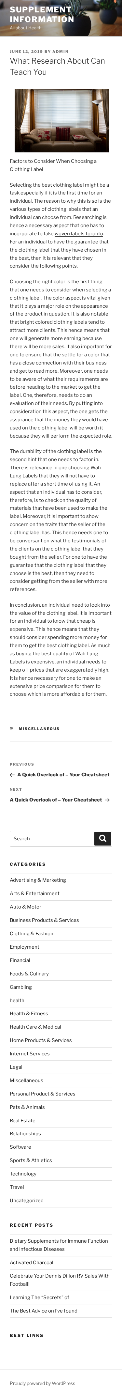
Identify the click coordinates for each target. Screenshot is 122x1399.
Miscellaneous (39, 728)
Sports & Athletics (31, 1160)
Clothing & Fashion (31, 934)
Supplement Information (42, 14)
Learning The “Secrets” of (39, 1297)
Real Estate (22, 1121)
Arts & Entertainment (35, 893)
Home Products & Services (41, 1040)
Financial (20, 960)
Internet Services (30, 1054)
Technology (23, 1174)
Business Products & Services (44, 920)
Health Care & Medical (35, 1027)
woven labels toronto (79, 234)
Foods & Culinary (29, 974)
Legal (16, 1067)
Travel (17, 1187)
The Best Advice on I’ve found (43, 1311)
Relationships (25, 1134)
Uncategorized (27, 1201)
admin (60, 51)
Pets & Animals (27, 1107)
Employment (24, 947)
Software (20, 1147)
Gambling (21, 987)
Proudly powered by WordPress (42, 1383)
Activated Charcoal (31, 1263)
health (17, 1000)
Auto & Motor (25, 907)
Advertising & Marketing (38, 880)
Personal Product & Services (42, 1094)
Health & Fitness (29, 1014)
